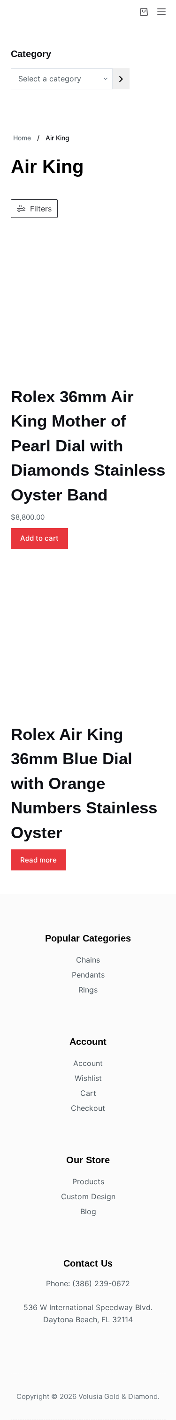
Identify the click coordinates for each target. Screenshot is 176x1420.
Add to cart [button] (39, 538)
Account (88, 1063)
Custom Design (88, 1196)
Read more (38, 859)
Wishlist (88, 1078)
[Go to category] (121, 78)
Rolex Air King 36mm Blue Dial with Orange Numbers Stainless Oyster (84, 783)
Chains (88, 959)
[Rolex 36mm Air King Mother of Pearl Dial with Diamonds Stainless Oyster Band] (88, 302)
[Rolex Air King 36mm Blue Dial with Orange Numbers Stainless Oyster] (88, 640)
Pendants (88, 974)
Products (88, 1181)
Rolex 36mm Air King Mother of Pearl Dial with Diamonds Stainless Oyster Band (88, 445)
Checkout (88, 1108)
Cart (88, 1093)
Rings (88, 989)
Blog (88, 1211)
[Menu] (161, 11)
